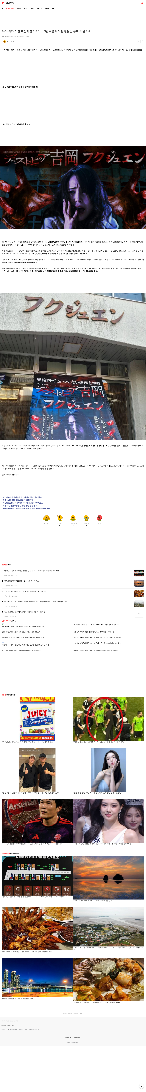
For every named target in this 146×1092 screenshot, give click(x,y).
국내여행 (7, 575)
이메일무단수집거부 (34, 1026)
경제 (32, 9)
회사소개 (3, 1026)
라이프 (39, 9)
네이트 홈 (68, 1034)
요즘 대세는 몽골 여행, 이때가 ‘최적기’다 (18, 500)
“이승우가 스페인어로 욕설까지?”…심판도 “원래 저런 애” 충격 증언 (98, 738)
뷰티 (19, 9)
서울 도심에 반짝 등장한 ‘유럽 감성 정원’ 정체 (20, 506)
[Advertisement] (73, 19)
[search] (142, 3)
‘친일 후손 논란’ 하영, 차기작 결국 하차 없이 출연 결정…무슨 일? (97, 789)
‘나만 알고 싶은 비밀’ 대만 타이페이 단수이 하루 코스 (23, 503)
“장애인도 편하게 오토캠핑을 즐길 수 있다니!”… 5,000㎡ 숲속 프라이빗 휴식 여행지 (32, 571)
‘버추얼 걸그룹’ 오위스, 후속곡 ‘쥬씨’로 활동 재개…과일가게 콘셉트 (27, 738)
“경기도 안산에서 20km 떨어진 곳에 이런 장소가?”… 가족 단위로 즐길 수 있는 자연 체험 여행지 (36, 601)
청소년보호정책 (23, 1026)
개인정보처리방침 (12, 1026)
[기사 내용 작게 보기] (139, 42)
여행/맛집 (10, 9)
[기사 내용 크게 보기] (142, 41)
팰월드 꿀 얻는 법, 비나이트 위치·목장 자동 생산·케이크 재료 (24, 612)
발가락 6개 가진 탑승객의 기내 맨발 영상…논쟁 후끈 (22, 497)
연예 (25, 9)
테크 (47, 9)
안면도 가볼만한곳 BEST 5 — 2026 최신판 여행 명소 (21, 581)
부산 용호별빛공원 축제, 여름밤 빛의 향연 (17, 995)
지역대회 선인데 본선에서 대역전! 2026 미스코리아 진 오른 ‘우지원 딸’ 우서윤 (102, 840)
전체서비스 (77, 1034)
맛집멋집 (7, 596)
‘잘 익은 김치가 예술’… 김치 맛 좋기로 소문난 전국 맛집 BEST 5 (97, 999)
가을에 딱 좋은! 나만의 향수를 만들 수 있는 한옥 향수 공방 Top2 (26, 508)
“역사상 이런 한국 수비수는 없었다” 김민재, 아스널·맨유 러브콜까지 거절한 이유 (32, 840)
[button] (141, 1086)
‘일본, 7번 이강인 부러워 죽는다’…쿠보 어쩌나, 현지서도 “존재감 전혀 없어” (30, 789)
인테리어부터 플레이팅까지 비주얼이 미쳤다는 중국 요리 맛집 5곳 (26, 591)
